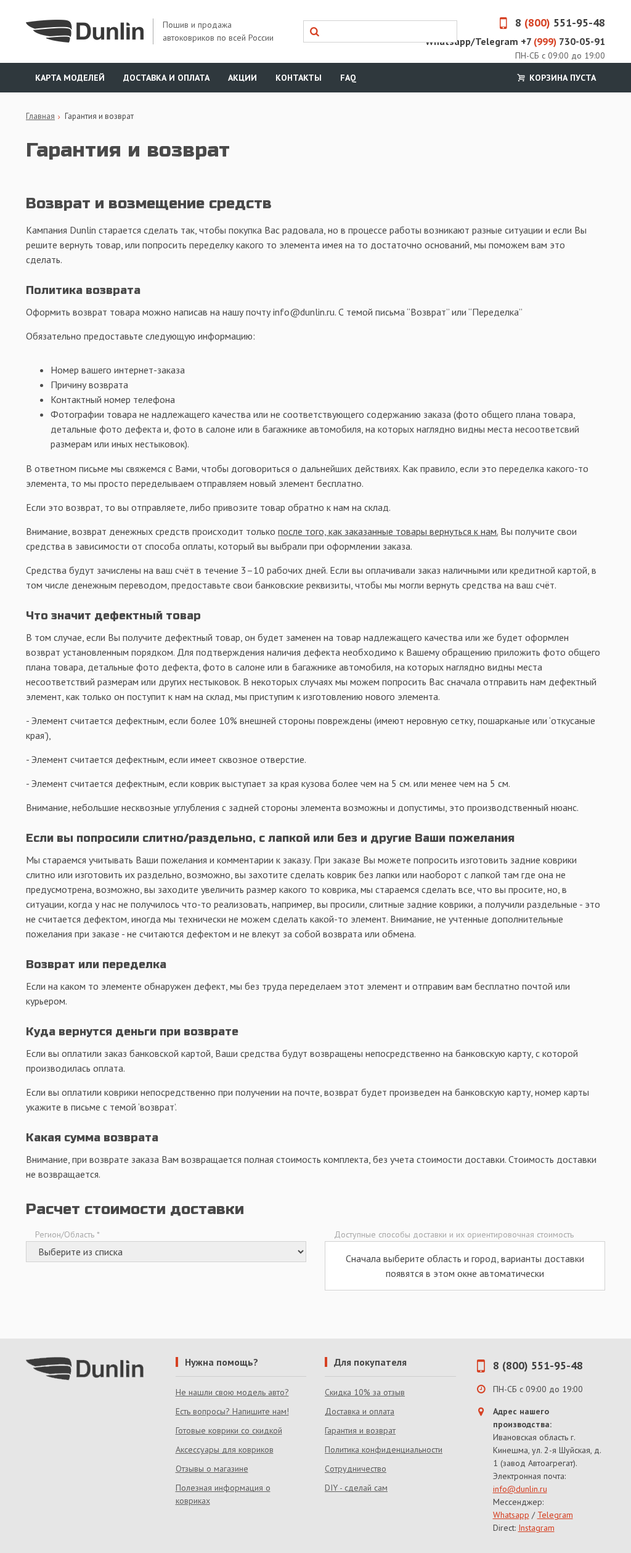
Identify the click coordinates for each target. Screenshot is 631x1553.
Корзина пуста (561, 77)
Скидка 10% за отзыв (365, 1392)
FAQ (348, 77)
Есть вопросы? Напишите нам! (232, 1411)
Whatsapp (511, 1514)
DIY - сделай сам (356, 1487)
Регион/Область (67, 1234)
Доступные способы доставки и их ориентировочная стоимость (454, 1234)
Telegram (555, 1514)
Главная (40, 116)
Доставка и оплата (166, 77)
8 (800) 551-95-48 (538, 1365)
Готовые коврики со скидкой (229, 1430)
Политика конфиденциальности (383, 1449)
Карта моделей (70, 77)
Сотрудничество (355, 1468)
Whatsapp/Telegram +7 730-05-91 (515, 41)
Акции (242, 77)
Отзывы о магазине (212, 1468)
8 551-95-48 (560, 22)
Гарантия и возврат (360, 1430)
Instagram (536, 1527)
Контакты (298, 77)
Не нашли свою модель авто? (232, 1392)
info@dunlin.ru (520, 1488)
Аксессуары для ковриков (225, 1449)
